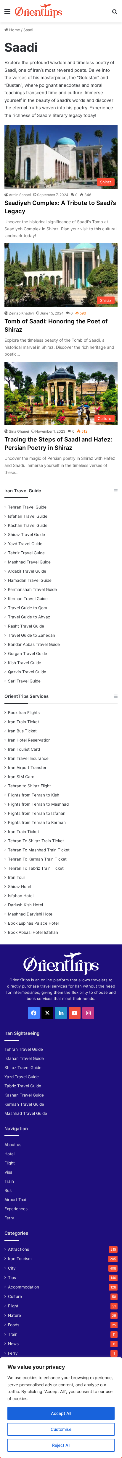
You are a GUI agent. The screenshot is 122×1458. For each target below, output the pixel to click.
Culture (15, 1296)
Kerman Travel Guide (28, 598)
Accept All (61, 1413)
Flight (9, 1163)
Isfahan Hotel (20, 895)
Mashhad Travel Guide (29, 562)
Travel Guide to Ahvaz (29, 617)
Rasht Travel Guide (26, 626)
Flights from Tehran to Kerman (37, 822)
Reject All (61, 1445)
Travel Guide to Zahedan (31, 635)
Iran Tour (16, 877)
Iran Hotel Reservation (29, 740)
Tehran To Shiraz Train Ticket (36, 840)
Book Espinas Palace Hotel (33, 923)
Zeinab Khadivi (21, 313)
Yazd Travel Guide (25, 543)
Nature (14, 1315)
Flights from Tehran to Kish (33, 795)
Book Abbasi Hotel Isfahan (33, 932)
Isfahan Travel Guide (27, 516)
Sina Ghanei (19, 431)
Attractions (18, 1249)
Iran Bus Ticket (22, 731)
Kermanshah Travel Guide (32, 589)
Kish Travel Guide (24, 662)
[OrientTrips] (38, 11)
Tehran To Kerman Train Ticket (37, 859)
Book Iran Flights (24, 712)
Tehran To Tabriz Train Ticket (36, 868)
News (13, 1343)
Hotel (9, 1153)
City (12, 1268)
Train (9, 1181)
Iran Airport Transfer (27, 767)
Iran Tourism (20, 1258)
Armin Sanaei (20, 195)
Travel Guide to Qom (27, 607)
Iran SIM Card (21, 776)
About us (12, 1144)
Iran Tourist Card (24, 749)
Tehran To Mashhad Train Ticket (39, 850)
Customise (61, 1429)
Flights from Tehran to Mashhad (38, 804)
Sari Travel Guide (24, 681)
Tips (12, 1277)
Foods (13, 1324)
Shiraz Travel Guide (26, 534)
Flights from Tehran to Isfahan (36, 813)
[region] (61, 1407)
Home (14, 29)
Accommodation (23, 1287)
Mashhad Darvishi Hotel (30, 914)
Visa (8, 1172)
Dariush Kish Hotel (25, 905)
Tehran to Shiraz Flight (29, 785)
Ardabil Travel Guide (27, 571)
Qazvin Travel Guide (27, 671)
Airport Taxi (15, 1199)
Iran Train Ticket (23, 721)
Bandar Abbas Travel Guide (34, 644)
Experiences (16, 1208)
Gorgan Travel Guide (27, 653)
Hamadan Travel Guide (30, 580)
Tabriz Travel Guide (26, 552)
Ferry (9, 1218)
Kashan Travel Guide (27, 525)
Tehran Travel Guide (27, 507)
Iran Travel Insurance (28, 758)
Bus (8, 1190)
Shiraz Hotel (19, 886)
